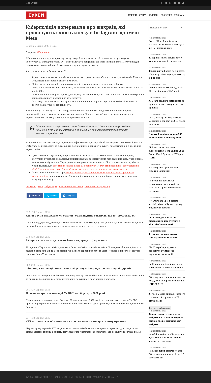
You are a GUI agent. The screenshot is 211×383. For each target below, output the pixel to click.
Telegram (70, 195)
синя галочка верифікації (97, 186)
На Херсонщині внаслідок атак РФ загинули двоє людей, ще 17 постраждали (166, 354)
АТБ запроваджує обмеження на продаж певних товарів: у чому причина (76, 321)
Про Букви (31, 2)
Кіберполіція (44, 52)
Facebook (35, 195)
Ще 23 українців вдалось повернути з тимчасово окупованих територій (162, 251)
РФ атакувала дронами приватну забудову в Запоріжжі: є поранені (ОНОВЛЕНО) (167, 281)
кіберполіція (50, 186)
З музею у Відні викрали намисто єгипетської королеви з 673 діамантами (167, 297)
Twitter (53, 195)
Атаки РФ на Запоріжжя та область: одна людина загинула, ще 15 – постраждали (81, 215)
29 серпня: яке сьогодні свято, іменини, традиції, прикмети (67, 240)
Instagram (31, 186)
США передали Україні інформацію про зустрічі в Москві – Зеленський (164, 221)
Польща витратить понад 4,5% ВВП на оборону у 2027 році (65, 293)
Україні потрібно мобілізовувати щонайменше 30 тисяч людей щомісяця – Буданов (166, 337)
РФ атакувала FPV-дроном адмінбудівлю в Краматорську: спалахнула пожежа (166, 204)
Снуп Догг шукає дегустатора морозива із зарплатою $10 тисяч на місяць (167, 121)
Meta (40, 186)
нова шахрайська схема (71, 186)
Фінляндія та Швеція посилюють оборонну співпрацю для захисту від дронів (78, 268)
